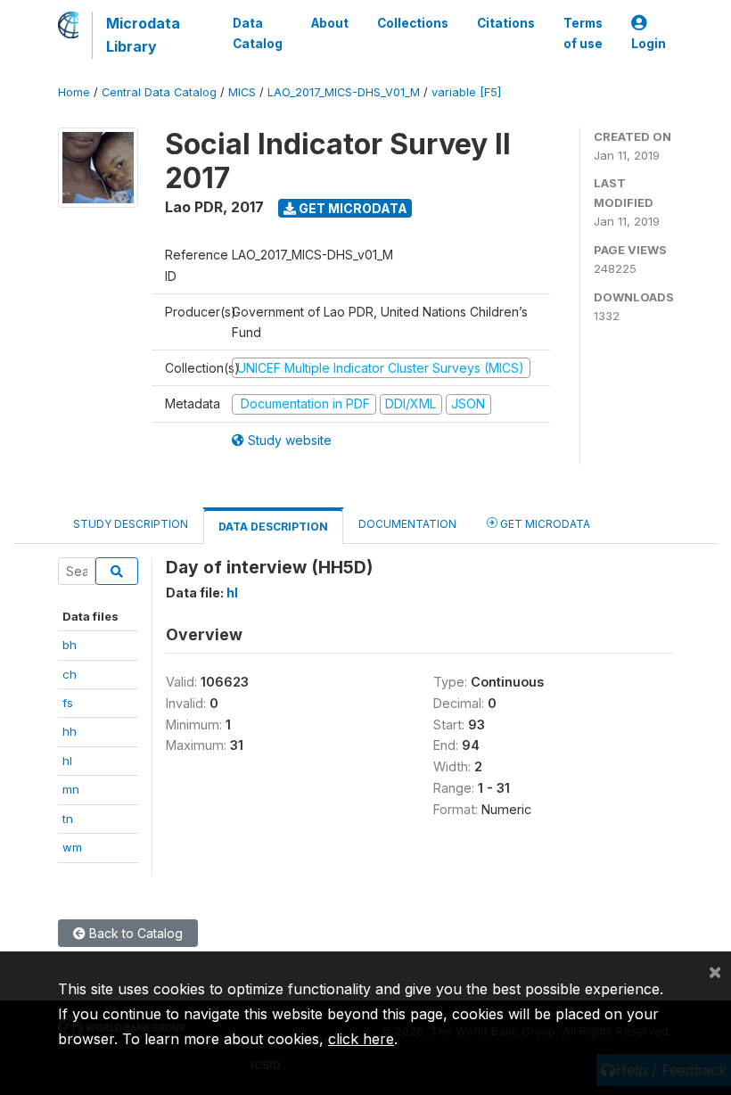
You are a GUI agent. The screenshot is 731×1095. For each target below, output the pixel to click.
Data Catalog (258, 33)
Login (648, 44)
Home (74, 92)
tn (67, 818)
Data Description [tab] (273, 526)
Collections (412, 23)
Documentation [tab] (407, 524)
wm (72, 847)
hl (67, 760)
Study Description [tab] (130, 524)
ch (69, 674)
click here (361, 1039)
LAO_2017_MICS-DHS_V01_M (343, 92)
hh (69, 731)
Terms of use (583, 33)
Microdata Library (143, 34)
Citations (506, 23)
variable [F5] (466, 92)
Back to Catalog (134, 933)
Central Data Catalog (159, 92)
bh (69, 645)
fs (67, 703)
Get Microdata (351, 208)
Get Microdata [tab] (543, 524)
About (330, 23)
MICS (242, 92)
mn (70, 789)
